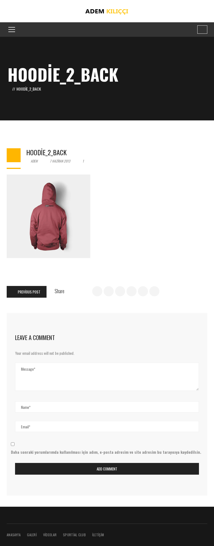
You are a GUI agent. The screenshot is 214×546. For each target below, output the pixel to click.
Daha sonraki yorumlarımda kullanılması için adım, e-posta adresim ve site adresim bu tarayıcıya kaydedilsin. (106, 452)
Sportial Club (74, 534)
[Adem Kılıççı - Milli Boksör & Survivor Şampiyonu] (107, 10)
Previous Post (28, 292)
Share (59, 291)
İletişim (98, 534)
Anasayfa (14, 534)
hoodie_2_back (46, 152)
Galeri (32, 534)
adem (34, 161)
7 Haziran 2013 (60, 161)
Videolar (50, 534)
